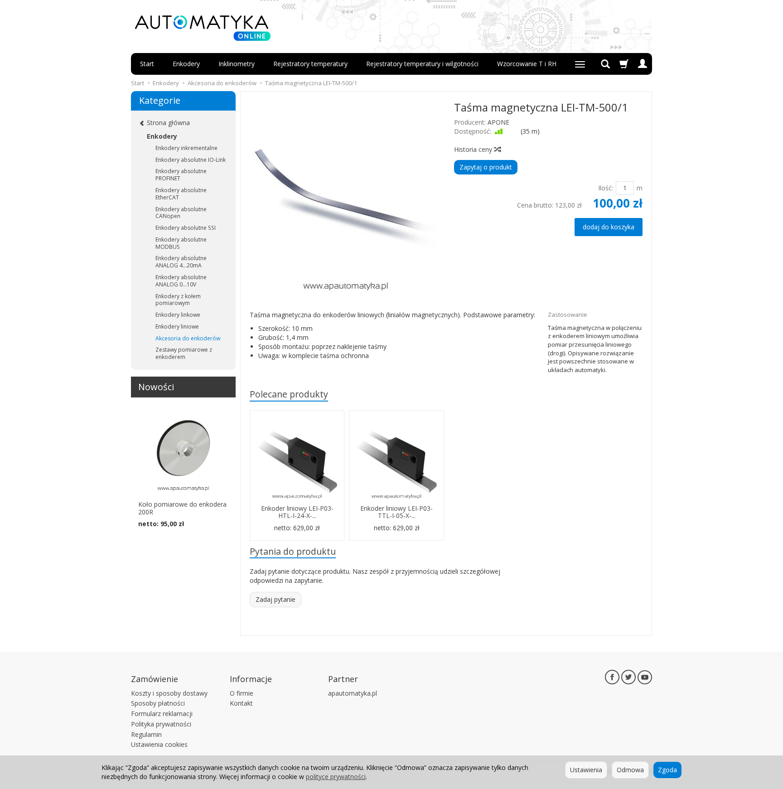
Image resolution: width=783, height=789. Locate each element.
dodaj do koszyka (608, 227)
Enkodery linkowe (177, 315)
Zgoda (667, 769)
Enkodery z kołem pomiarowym (178, 299)
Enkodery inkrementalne (186, 148)
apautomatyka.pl (352, 693)
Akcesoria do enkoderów (187, 338)
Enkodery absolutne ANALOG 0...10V (181, 280)
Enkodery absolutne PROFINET (181, 174)
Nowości (156, 387)
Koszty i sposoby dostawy (169, 693)
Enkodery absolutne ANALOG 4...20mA (181, 261)
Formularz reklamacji (162, 713)
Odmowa (630, 769)
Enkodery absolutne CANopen (181, 212)
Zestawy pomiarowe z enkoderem (183, 353)
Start (147, 63)
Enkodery (186, 63)
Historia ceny (474, 149)
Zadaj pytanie (275, 599)
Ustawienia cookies (159, 744)
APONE (498, 122)
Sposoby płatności (158, 703)
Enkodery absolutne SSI (185, 228)
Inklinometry (236, 63)
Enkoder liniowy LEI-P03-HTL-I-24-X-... (297, 512)
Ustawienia (586, 769)
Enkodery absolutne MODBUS (181, 243)
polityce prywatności (336, 776)
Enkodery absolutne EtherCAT (181, 193)
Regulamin (146, 734)
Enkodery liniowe (177, 326)
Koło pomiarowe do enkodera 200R (182, 508)
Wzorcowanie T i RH (526, 63)
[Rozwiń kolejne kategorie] (580, 64)
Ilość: (605, 188)
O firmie (241, 693)
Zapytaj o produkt (485, 167)
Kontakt (241, 703)
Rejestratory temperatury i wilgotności (422, 63)
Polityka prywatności (161, 724)
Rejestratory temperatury (310, 63)
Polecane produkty (289, 394)
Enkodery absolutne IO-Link (190, 160)
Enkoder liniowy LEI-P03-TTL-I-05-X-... (396, 512)
